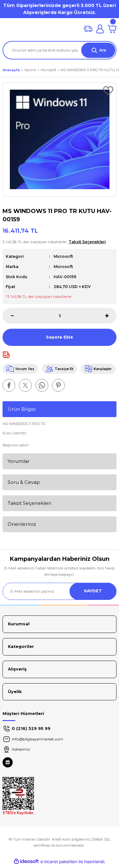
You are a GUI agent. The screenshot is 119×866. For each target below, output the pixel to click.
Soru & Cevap (24, 482)
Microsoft (63, 256)
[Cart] (112, 29)
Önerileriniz (22, 524)
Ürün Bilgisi (22, 409)
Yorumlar (19, 461)
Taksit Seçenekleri (29, 503)
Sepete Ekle (59, 337)
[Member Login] (100, 29)
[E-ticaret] (58, 861)
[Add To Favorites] (108, 91)
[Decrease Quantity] (8, 316)
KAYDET (93, 590)
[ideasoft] (26, 861)
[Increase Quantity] (110, 316)
